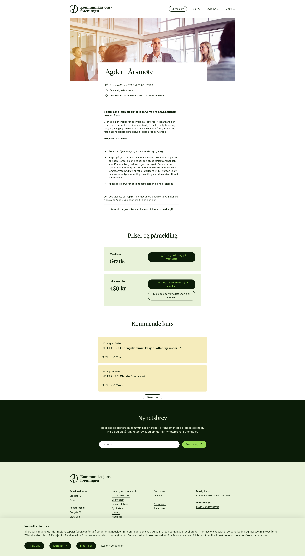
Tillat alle (34, 545)
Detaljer (58, 545)
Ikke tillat (86, 545)
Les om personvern (112, 545)
